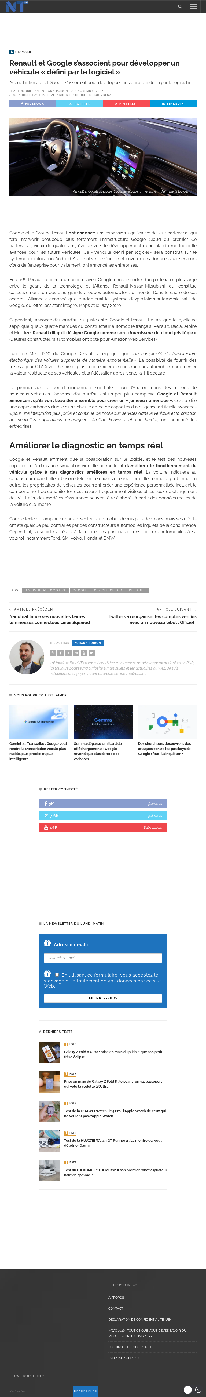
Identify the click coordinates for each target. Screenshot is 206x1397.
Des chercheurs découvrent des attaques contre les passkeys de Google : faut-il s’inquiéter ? (164, 749)
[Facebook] (60, 653)
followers (155, 804)
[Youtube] (84, 653)
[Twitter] (68, 653)
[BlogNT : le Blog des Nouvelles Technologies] (16, 6)
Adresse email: (71, 944)
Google (65, 95)
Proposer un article (126, 1358)
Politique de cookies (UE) (129, 1347)
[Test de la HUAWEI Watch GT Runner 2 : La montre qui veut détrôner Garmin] (49, 1140)
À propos (116, 1298)
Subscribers (153, 827)
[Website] (53, 653)
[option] (38, 733)
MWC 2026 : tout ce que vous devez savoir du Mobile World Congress (147, 1333)
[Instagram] (76, 653)
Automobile (22, 52)
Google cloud (87, 95)
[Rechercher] (180, 6)
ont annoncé (82, 232)
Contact (115, 1309)
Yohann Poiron (54, 91)
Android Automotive (37, 95)
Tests (70, 1044)
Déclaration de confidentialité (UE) (139, 1320)
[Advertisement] (103, 26)
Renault (110, 95)
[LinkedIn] (92, 653)
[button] (193, 1389)
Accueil (16, 82)
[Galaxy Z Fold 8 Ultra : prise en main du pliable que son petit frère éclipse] (49, 1052)
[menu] (193, 6)
